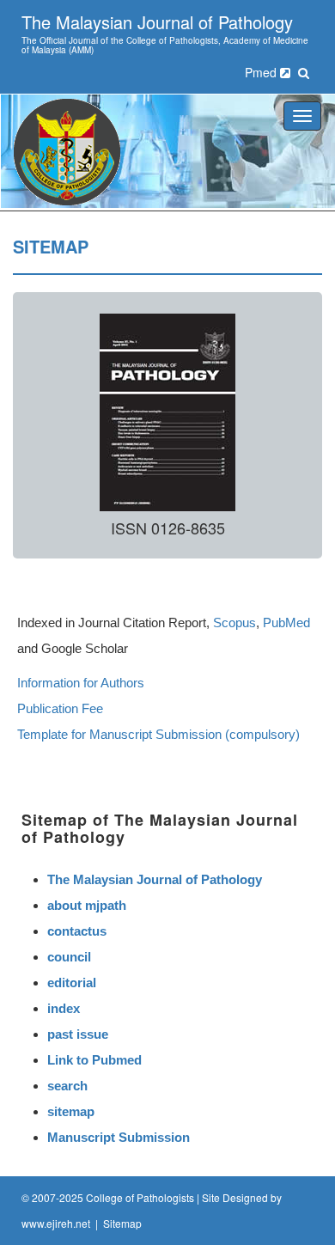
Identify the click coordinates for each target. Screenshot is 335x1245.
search (67, 1085)
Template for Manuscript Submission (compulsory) (158, 734)
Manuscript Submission (118, 1137)
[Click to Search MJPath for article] (303, 72)
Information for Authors (80, 682)
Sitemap (122, 1223)
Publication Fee (60, 708)
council (69, 956)
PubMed (286, 622)
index (63, 1008)
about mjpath (86, 905)
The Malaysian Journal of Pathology (154, 879)
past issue (77, 1034)
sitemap (70, 1111)
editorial (71, 982)
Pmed (262, 72)
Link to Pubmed (94, 1060)
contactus (77, 931)
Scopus (234, 622)
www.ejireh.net (55, 1223)
